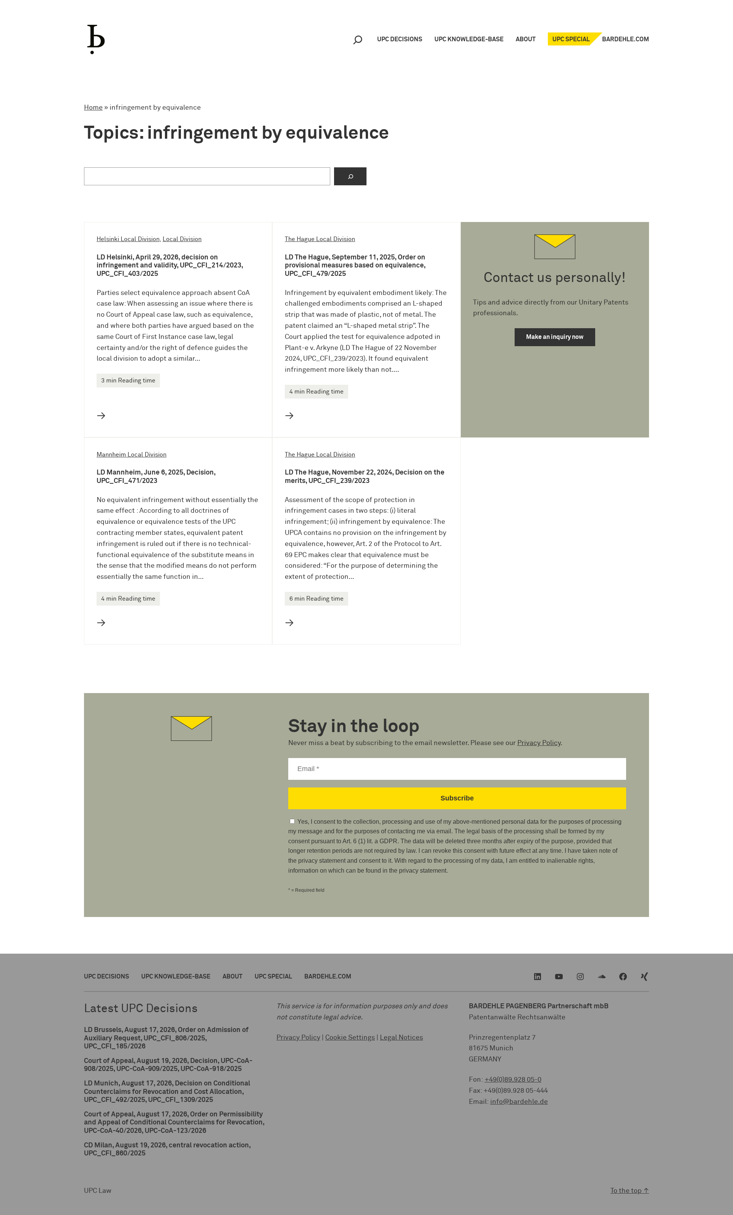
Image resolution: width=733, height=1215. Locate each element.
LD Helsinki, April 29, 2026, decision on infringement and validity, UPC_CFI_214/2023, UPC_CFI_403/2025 (170, 265)
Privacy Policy (538, 743)
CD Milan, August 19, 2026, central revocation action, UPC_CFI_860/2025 (167, 1149)
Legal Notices (401, 1037)
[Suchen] (350, 176)
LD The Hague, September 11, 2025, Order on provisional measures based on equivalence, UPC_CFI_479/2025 (355, 265)
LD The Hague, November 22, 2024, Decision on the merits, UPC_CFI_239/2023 (364, 476)
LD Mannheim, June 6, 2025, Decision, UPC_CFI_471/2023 (156, 476)
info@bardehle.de (519, 1101)
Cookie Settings (350, 1037)
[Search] (357, 39)
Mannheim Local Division (131, 455)
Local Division (182, 239)
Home (93, 107)
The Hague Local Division (320, 239)
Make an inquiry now (554, 337)
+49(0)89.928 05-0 (512, 1079)
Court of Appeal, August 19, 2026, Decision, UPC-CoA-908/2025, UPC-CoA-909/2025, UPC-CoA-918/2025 (168, 1065)
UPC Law (97, 1190)
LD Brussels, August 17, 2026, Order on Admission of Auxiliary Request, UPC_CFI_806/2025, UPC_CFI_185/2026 (166, 1038)
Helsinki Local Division (128, 239)
